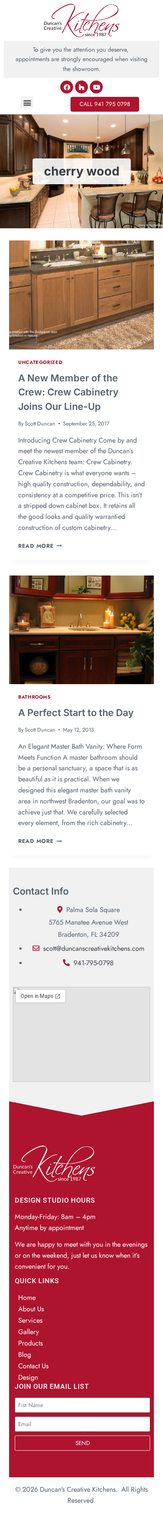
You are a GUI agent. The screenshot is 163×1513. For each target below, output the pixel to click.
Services (30, 1320)
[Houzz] (81, 87)
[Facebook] (66, 87)
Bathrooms (34, 697)
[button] (27, 102)
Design (28, 1377)
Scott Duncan (40, 423)
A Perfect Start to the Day (76, 712)
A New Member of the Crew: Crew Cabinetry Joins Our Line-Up (68, 392)
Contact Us (33, 1366)
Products (30, 1343)
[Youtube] (96, 87)
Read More (40, 546)
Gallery (28, 1332)
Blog (24, 1355)
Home (27, 1298)
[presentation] (81, 294)
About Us (31, 1309)
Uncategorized (40, 362)
